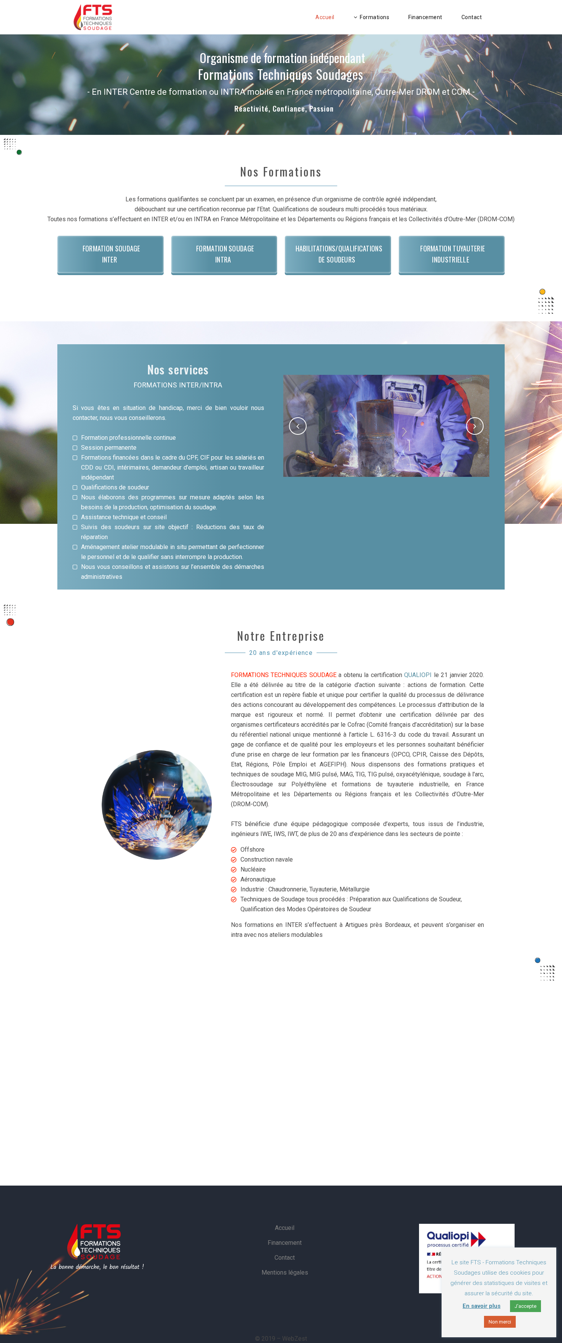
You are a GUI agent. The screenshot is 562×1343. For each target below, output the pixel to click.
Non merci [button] (500, 1322)
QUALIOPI (418, 675)
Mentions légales (285, 1272)
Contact (285, 1257)
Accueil (284, 1227)
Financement (285, 1242)
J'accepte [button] (525, 1306)
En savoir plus (481, 1305)
